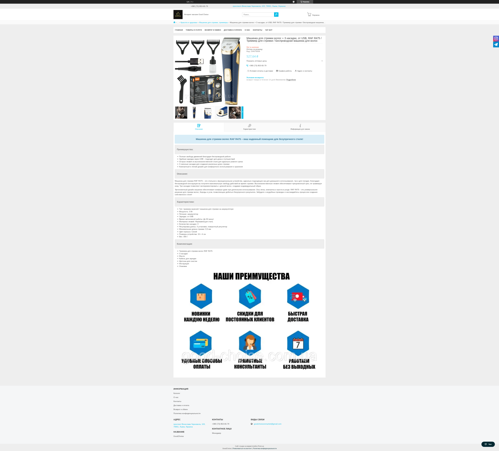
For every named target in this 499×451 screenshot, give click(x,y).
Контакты (257, 30)
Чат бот (268, 30)
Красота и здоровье (189, 22)
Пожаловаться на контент (242, 448)
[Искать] (276, 14)
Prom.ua (261, 446)
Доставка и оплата (233, 30)
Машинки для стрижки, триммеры (213, 22)
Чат (490, 444)
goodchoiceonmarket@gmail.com (267, 424)
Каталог (176, 393)
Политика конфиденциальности (187, 413)
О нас (247, 30)
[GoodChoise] (178, 14)
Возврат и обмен (213, 30)
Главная (179, 30)
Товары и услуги (194, 30)
